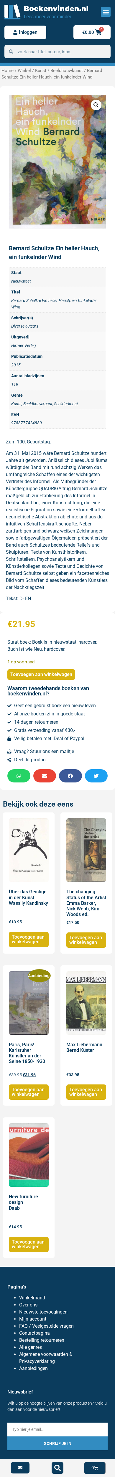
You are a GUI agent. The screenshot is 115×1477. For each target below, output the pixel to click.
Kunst (40, 70)
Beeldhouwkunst (66, 70)
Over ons (28, 1305)
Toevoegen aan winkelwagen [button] (28, 939)
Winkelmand (32, 1298)
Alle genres (30, 1347)
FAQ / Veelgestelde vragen (46, 1326)
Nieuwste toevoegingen (43, 1312)
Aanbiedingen (33, 1368)
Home (7, 70)
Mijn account (32, 1319)
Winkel (24, 70)
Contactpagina (34, 1333)
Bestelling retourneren (41, 1340)
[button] (106, 12)
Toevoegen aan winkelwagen (41, 674)
